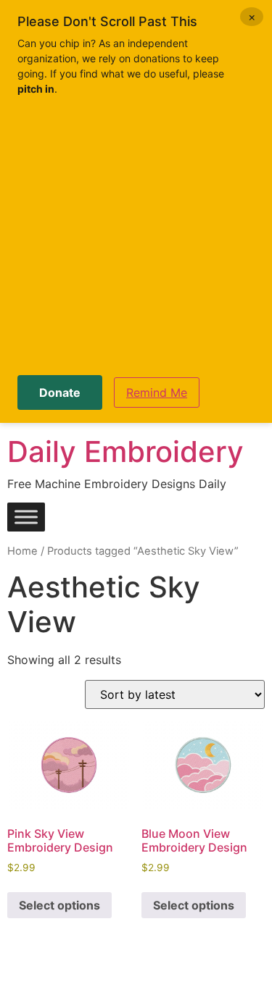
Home (22, 551)
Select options (59, 905)
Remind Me (156, 392)
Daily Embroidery (125, 451)
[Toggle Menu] (26, 517)
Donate (60, 392)
